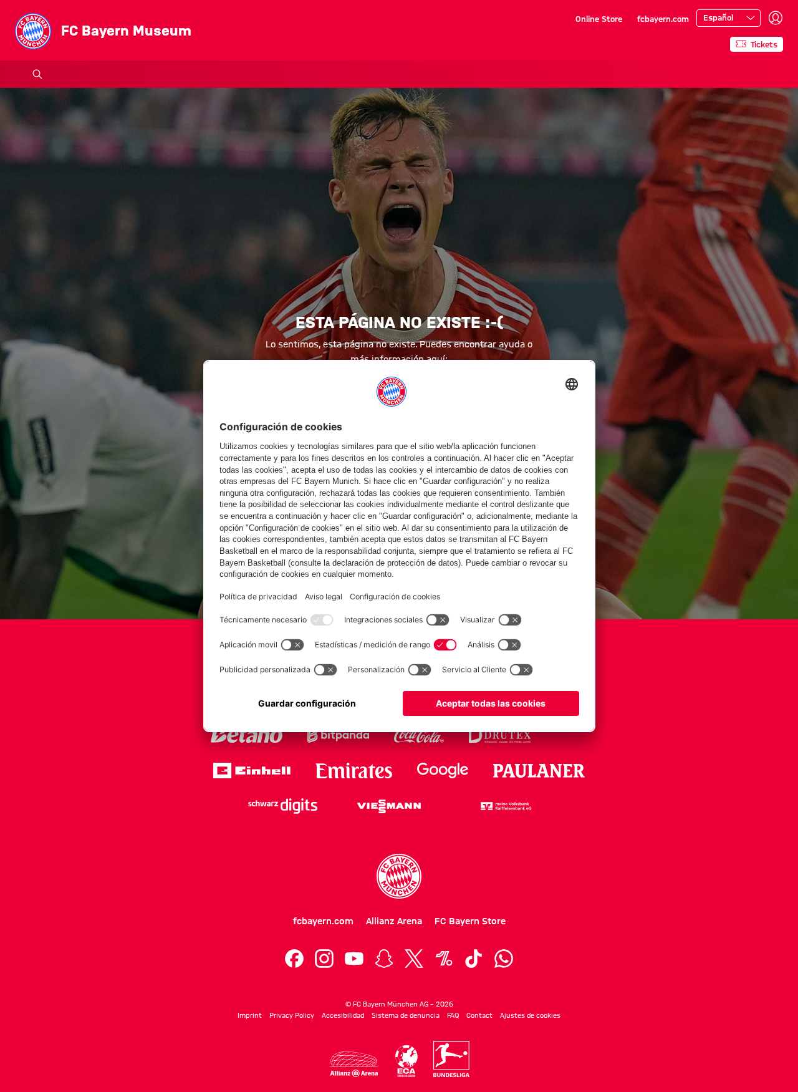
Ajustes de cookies (530, 1015)
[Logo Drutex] (500, 735)
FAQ (453, 1015)
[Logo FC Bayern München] (399, 876)
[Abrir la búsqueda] (37, 74)
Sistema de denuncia (406, 1015)
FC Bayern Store (470, 921)
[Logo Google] (442, 770)
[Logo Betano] (246, 735)
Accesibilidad (343, 1015)
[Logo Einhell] (252, 770)
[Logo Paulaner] (539, 771)
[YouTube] (354, 959)
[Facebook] (294, 959)
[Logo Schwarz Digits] (283, 806)
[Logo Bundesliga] (451, 1059)
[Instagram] (324, 959)
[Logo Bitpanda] (338, 735)
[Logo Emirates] (353, 770)
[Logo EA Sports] (571, 735)
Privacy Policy (291, 1015)
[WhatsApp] (504, 959)
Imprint (250, 1015)
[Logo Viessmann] (389, 806)
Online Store (598, 18)
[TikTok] (474, 959)
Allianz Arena (394, 921)
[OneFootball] (444, 959)
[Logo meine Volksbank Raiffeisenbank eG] (504, 806)
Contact (479, 1015)
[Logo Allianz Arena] (354, 1064)
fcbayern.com (663, 18)
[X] (414, 959)
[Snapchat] (384, 959)
